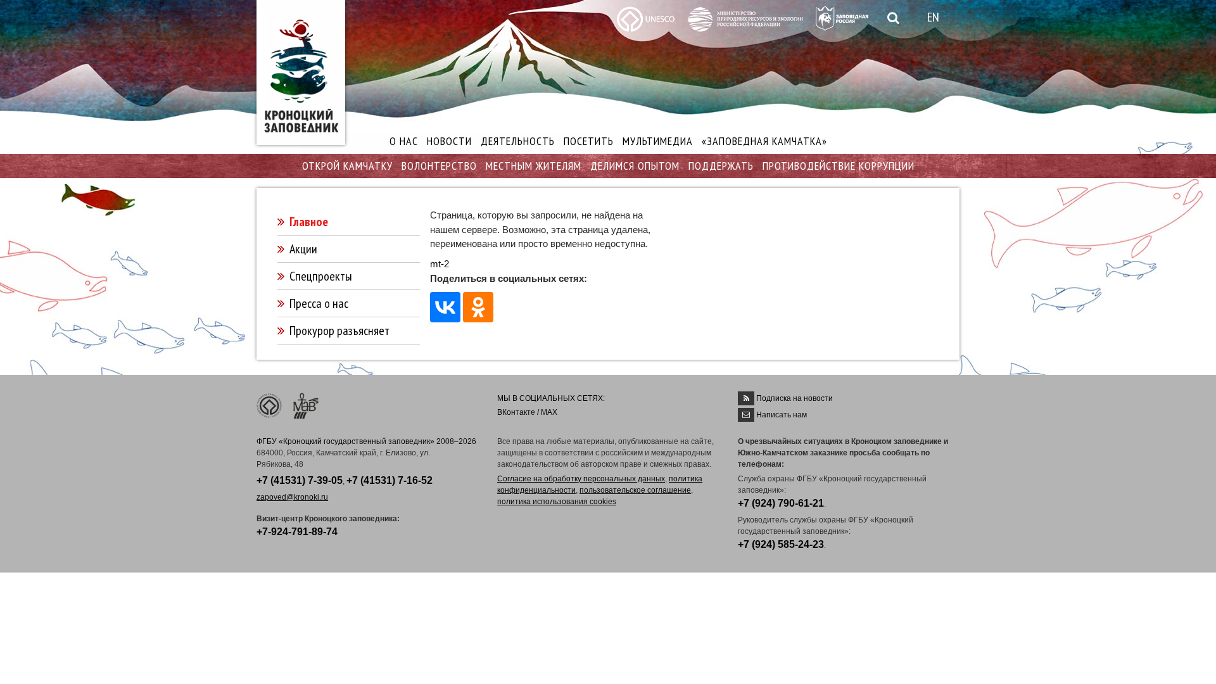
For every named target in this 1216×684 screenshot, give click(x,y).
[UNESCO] (645, 18)
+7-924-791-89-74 (297, 531)
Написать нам (781, 414)
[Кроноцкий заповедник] (300, 72)
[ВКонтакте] (445, 307)
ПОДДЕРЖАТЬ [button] (721, 165)
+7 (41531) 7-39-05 (299, 480)
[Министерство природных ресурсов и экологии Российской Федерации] (745, 18)
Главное (308, 221)
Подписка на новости (794, 398)
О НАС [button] (404, 141)
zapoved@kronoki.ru (292, 497)
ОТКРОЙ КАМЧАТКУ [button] (347, 165)
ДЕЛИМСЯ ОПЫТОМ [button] (635, 165)
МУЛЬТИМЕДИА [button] (658, 141)
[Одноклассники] (478, 307)
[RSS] (746, 398)
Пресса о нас (318, 303)
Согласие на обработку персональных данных (581, 478)
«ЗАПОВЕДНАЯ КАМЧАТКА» (764, 141)
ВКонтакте (516, 412)
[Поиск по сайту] (891, 18)
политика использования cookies (556, 501)
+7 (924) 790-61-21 (781, 503)
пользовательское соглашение (635, 490)
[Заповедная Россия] (842, 17)
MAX (549, 412)
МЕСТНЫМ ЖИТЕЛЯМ (533, 165)
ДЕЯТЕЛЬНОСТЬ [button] (518, 141)
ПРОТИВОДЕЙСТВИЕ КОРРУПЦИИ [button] (839, 165)
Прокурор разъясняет (339, 330)
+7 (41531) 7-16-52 (389, 480)
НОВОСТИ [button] (449, 141)
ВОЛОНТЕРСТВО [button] (439, 165)
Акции (303, 249)
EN (933, 17)
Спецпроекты (320, 276)
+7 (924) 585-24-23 (781, 544)
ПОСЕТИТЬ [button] (589, 141)
